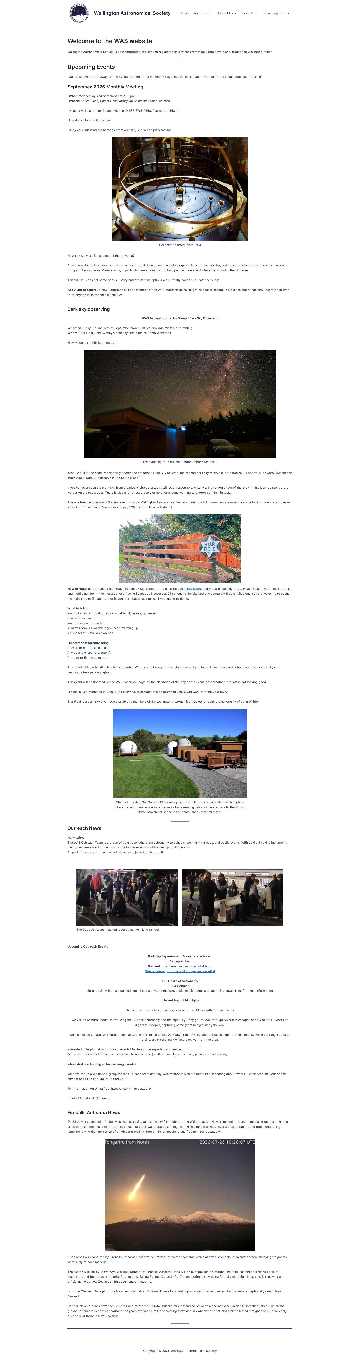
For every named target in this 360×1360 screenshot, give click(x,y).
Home (183, 13)
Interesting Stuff (274, 13)
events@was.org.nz (191, 589)
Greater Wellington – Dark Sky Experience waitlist (180, 971)
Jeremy (222, 1054)
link (205, 502)
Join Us (248, 13)
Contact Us (225, 13)
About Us (200, 13)
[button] (209, 13)
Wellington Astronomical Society (132, 13)
